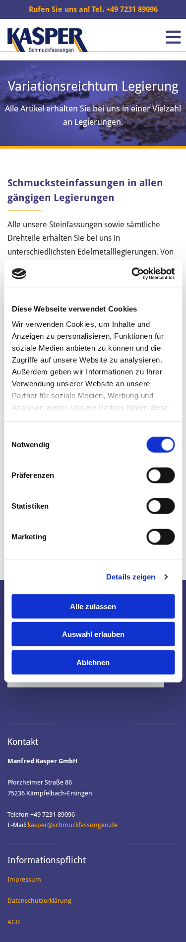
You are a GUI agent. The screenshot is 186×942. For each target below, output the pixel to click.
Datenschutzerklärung (39, 900)
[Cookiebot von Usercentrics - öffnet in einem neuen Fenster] (132, 273)
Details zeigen (130, 577)
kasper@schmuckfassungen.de (73, 825)
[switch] (160, 475)
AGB (13, 922)
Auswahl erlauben (93, 634)
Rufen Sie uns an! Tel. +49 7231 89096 (93, 9)
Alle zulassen (93, 606)
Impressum (24, 879)
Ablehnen (93, 662)
